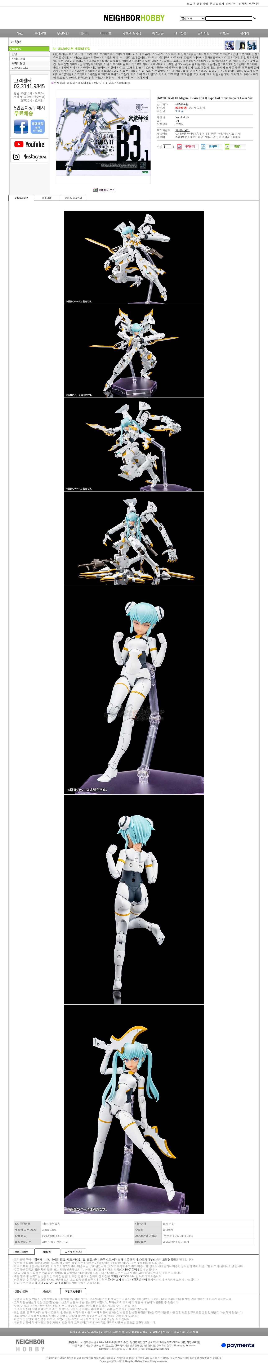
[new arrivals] (19, 36)
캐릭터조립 (18, 58)
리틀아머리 (97, 57)
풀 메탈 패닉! (199, 64)
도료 (89, 1259)
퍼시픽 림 (213, 74)
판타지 (225, 74)
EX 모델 (174, 74)
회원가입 (202, 3)
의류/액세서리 (20, 67)
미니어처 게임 (139, 77)
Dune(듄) (184, 64)
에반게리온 (60, 54)
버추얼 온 (171, 64)
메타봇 (202, 60)
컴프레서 (132, 1259)
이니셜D (125, 57)
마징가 (182, 54)
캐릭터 (71, 82)
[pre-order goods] (179, 36)
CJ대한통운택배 (130, 1269)
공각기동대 (86, 64)
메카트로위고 (110, 74)
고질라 (125, 74)
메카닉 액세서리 (70, 67)
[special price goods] (156, 36)
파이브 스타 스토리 (80, 54)
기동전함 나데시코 (220, 60)
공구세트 (105, 1259)
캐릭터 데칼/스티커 (94, 67)
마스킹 (77, 1259)
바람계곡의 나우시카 (169, 57)
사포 (69, 1259)
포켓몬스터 (195, 54)
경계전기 (68, 74)
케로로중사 (189, 60)
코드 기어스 (143, 64)
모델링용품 (169, 1259)
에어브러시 (119, 1259)
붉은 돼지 (112, 57)
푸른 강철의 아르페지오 (72, 60)
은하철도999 (212, 57)
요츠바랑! (158, 70)
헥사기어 (199, 74)
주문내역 (254, 3)
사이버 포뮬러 (141, 54)
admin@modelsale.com (157, 1348)
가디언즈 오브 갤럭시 (146, 60)
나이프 (54, 1259)
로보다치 (158, 64)
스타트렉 (170, 54)
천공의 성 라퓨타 (166, 67)
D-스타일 (148, 67)
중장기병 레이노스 (211, 70)
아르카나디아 (104, 77)
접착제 (38, 1259)
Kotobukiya (123, 82)
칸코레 (188, 57)
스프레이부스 (147, 1259)
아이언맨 (251, 54)
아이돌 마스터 (125, 64)
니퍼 (46, 1259)
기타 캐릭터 (122, 77)
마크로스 (109, 54)
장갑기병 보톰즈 (111, 60)
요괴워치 (81, 74)
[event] (225, 36)
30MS (72, 77)
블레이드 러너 (233, 70)
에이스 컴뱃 (121, 70)
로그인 (191, 3)
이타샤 (198, 57)
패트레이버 (124, 54)
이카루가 (81, 70)
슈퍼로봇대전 (61, 57)
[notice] (202, 36)
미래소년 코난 (80, 57)
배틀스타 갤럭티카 (100, 70)
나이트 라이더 (230, 57)
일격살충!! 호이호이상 (223, 64)
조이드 (98, 54)
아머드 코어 (240, 60)
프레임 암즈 (134, 67)
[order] (187, 148)
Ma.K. (151, 57)
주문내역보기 (113, 1279)
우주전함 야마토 (68, 64)
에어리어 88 (138, 74)
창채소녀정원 (86, 77)
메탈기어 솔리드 (105, 64)
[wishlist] (235, 148)
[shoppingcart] (211, 148)
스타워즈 (157, 54)
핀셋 (62, 1259)
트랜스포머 (67, 70)
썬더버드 (243, 64)
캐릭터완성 (18, 63)
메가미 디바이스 (241, 74)
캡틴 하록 (238, 54)
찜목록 (243, 3)
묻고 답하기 (217, 3)
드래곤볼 (186, 74)
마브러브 (94, 60)
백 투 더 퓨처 (190, 70)
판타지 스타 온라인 (228, 67)
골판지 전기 (186, 67)
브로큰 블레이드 (205, 67)
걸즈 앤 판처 (173, 70)
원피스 (208, 54)
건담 (14, 54)
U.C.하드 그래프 (171, 60)
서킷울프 (94, 74)
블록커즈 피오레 (140, 70)
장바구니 (231, 3)
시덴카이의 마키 (157, 74)
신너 (96, 1259)
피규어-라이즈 (116, 67)
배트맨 (127, 60)
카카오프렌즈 (222, 54)
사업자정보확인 (190, 1342)
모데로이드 (139, 57)
